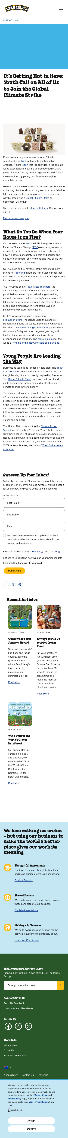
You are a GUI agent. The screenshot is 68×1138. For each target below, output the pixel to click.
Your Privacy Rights (38, 1102)
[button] (8, 1067)
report (25, 164)
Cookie (55, 551)
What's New (12, 20)
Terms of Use (40, 1095)
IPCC (35, 247)
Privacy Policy (14, 1098)
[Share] (6, 584)
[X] (28, 1026)
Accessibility (11, 1075)
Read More (14, 682)
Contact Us (28, 1075)
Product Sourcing (24, 880)
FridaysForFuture (12, 319)
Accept (32, 1120)
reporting (20, 272)
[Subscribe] (60, 985)
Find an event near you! (16, 218)
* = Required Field (10, 496)
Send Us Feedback (14, 1003)
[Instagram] (18, 1026)
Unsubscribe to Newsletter (18, 1008)
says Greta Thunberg (39, 286)
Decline (31, 1128)
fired (23, 161)
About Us (9, 1050)
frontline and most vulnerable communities (35, 342)
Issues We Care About (27, 940)
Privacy (37, 551)
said (28, 243)
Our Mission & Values (26, 910)
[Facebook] (8, 1026)
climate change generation (33, 327)
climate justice (46, 339)
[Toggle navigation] (61, 8)
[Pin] (20, 584)
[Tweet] (13, 584)
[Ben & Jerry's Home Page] (17, 8)
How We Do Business (15, 1055)
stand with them (39, 208)
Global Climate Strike (37, 198)
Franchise (42, 1075)
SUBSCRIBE (14, 570)
